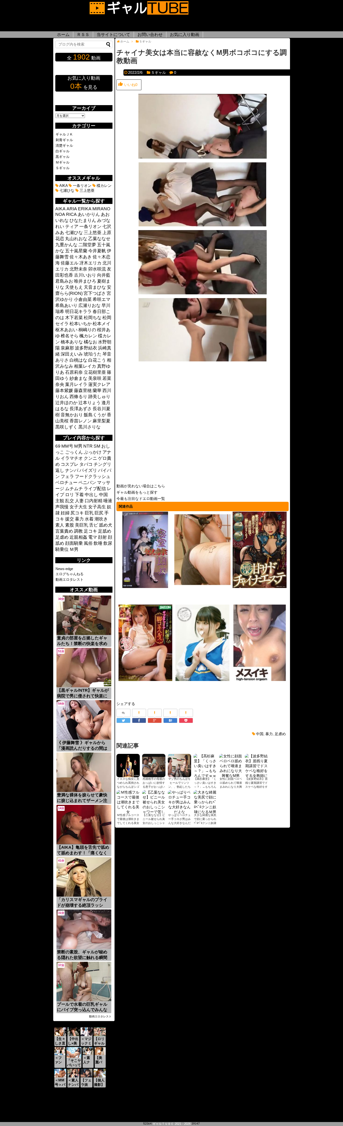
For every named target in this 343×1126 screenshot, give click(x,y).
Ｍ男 (74, 549)
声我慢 (62, 506)
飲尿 (107, 543)
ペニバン (87, 482)
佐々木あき (81, 256)
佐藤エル (69, 262)
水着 (89, 519)
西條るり (78, 396)
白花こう (97, 360)
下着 (79, 494)
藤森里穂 (83, 390)
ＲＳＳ (83, 34)
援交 (69, 519)
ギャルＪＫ (64, 134)
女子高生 (97, 506)
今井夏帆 (97, 250)
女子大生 (78, 506)
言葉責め (64, 531)
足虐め (280, 734)
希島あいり (66, 305)
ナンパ (71, 470)
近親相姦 (78, 537)
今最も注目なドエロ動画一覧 (140, 499)
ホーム (63, 34)
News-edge (64, 569)
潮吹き (101, 519)
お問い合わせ (150, 34)
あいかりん (89, 214)
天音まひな (95, 287)
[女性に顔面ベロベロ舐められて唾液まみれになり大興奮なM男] (230, 765)
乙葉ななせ (99, 238)
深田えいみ (72, 354)
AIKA (63, 186)
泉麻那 (67, 348)
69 (57, 446)
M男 (78, 446)
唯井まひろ (85, 281)
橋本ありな (72, 341)
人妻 (79, 500)
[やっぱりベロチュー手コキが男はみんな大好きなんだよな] (179, 801)
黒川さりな (89, 426)
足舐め (104, 531)
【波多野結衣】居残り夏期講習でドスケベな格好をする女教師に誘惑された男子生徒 (256, 786)
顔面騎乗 (74, 543)
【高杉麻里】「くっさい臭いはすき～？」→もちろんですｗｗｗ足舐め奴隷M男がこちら (205, 786)
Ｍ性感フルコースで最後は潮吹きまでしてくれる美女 (128, 819)
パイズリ (88, 470)
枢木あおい (66, 329)
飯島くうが (95, 414)
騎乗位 (62, 549)
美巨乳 (81, 525)
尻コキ (77, 512)
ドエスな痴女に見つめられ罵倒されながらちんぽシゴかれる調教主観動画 (128, 786)
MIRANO (101, 208)
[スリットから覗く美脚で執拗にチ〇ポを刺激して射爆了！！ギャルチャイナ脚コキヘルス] (145, 680)
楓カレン (88, 335)
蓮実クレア (99, 384)
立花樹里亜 (95, 372)
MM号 (67, 446)
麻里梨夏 (101, 420)
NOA (60, 214)
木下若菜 (74, 317)
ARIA (71, 208)
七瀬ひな (66, 190)
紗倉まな (78, 378)
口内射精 (93, 500)
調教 (78, 531)
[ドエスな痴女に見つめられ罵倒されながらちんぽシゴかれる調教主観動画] (128, 765)
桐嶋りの (87, 329)
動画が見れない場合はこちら (140, 486)
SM (97, 446)
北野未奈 (78, 269)
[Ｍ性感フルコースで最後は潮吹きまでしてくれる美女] (128, 801)
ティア (71, 226)
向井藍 (103, 275)
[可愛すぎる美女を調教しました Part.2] (259, 680)
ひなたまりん (83, 220)
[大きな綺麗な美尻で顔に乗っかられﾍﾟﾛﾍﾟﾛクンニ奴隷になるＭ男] (205, 801)
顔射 (102, 537)
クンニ (90, 458)
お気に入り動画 (184, 34)
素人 (59, 525)
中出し (91, 494)
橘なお (90, 341)
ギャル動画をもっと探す (137, 492)
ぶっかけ (93, 452)
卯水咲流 (97, 269)
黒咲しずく (66, 426)
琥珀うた (93, 354)
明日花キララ (78, 311)
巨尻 (98, 512)
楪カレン (104, 186)
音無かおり (72, 414)
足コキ (90, 531)
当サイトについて (113, 34)
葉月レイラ (76, 384)
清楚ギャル (64, 145)
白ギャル (63, 151)
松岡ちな (93, 317)
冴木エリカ (90, 262)
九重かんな (66, 244)
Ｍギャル (63, 162)
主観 (59, 500)
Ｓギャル (158, 73)
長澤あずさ (81, 408)
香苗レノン (81, 420)
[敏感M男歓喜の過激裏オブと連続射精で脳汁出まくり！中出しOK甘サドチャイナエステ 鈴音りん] (259, 587)
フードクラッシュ (92, 476)
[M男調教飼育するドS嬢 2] (202, 587)
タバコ (86, 464)
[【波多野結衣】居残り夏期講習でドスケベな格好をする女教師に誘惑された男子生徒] (256, 765)
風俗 (88, 543)
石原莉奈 (74, 372)
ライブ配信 (95, 488)
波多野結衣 (86, 348)
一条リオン (81, 186)
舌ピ (93, 525)
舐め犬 (105, 525)
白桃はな (78, 360)
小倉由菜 (83, 299)
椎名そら (69, 335)
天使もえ (74, 287)
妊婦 (65, 512)
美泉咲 (95, 378)
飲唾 (98, 543)
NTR (88, 446)
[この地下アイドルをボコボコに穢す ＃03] (202, 680)
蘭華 (97, 390)
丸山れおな (76, 238)
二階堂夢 (87, 244)
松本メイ (101, 323)
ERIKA (84, 208)
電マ (92, 537)
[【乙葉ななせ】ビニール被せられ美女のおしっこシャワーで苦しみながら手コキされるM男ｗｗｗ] (153, 801)
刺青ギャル (64, 140)
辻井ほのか (66, 402)
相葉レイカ (85, 366)
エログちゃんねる (70, 574)
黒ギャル (63, 157)
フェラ (67, 476)
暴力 (269, 734)
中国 (259, 734)
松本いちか (81, 323)
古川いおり (85, 275)
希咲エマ (101, 299)
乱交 (69, 500)
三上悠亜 (86, 190)
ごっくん (74, 452)
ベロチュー (66, 482)
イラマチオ (72, 458)
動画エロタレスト (70, 579)
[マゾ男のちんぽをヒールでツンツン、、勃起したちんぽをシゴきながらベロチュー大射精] (179, 765)
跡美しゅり (99, 396)
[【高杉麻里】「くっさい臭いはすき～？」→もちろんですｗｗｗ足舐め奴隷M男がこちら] (205, 765)
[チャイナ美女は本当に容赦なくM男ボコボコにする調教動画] (170, 720)
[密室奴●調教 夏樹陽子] (145, 587)
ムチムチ (74, 488)
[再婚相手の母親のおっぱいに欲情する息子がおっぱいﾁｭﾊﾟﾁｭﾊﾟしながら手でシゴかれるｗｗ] (153, 765)
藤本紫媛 (64, 390)
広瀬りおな (89, 305)
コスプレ (69, 464)
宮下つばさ (95, 293)
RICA (71, 214)
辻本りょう (89, 402)
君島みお (64, 281)
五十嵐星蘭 (76, 250)
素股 (69, 525)
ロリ (69, 494)
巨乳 (89, 512)
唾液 (107, 500)
